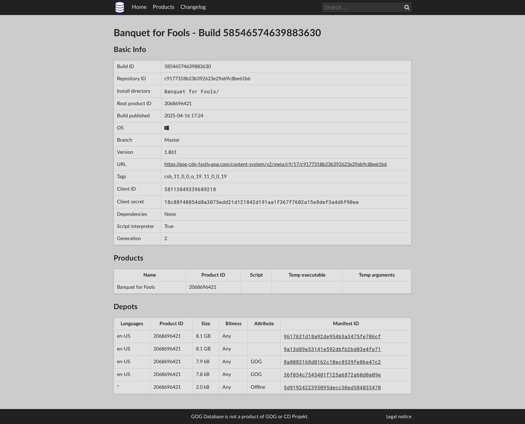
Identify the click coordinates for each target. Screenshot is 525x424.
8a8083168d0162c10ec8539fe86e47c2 (332, 362)
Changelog (193, 7)
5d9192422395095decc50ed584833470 (332, 387)
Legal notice (398, 416)
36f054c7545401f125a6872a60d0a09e (332, 374)
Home (139, 7)
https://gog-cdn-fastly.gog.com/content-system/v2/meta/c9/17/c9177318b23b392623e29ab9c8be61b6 (275, 164)
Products (163, 7)
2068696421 (178, 103)
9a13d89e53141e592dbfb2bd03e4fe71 (332, 349)
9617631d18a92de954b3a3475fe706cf (332, 336)
